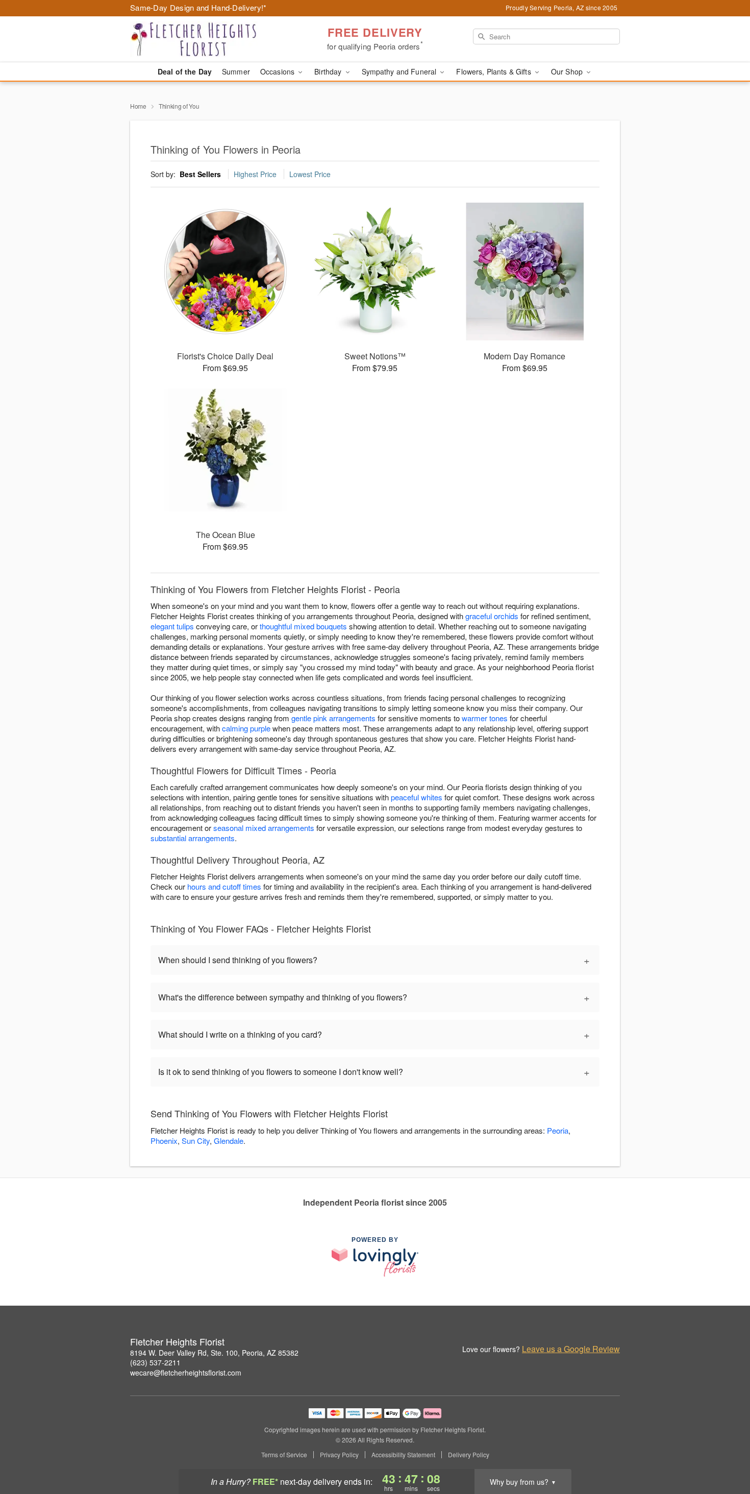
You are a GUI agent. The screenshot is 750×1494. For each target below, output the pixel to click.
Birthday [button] (328, 71)
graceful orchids (491, 615)
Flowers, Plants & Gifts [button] (494, 71)
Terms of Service (284, 1455)
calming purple (246, 728)
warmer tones (485, 718)
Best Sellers (200, 174)
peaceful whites (416, 797)
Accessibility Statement (403, 1455)
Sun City (196, 1140)
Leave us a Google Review (571, 1349)
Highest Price (255, 174)
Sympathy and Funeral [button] (400, 71)
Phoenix (164, 1140)
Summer (236, 71)
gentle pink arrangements (333, 718)
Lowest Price (310, 174)
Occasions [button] (278, 71)
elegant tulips (172, 626)
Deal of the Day (185, 71)
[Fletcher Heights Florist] (203, 39)
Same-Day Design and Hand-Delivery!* (198, 7)
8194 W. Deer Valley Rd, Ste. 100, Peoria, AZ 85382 (214, 1353)
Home (138, 106)
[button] (723, 1450)
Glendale (228, 1140)
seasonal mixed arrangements (263, 827)
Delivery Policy (468, 1455)
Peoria (557, 1130)
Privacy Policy (339, 1455)
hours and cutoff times (224, 886)
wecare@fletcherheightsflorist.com (185, 1372)
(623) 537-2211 (155, 1362)
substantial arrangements (193, 837)
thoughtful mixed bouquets (303, 626)
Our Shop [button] (568, 71)
